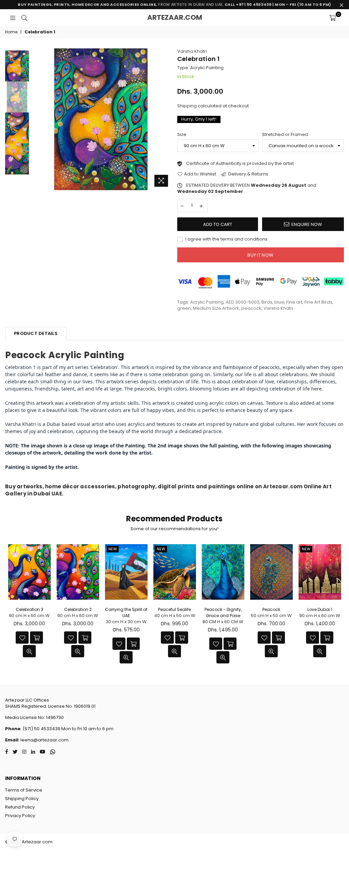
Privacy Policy (20, 815)
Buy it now (260, 255)
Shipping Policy (22, 798)
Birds (266, 302)
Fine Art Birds (318, 302)
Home (11, 32)
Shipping (187, 106)
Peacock (271, 609)
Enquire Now (306, 224)
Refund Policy (20, 807)
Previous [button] (36, 119)
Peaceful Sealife (174, 609)
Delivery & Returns (247, 174)
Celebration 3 (29, 609)
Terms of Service (23, 790)
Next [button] (166, 119)
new (112, 549)
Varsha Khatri (192, 51)
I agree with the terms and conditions (226, 239)
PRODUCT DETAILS (36, 333)
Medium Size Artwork (216, 308)
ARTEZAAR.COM (174, 17)
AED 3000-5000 (242, 302)
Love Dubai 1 (319, 609)
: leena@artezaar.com (43, 740)
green (184, 308)
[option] (101, 119)
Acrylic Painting (207, 302)
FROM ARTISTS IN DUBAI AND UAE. (174, 4)
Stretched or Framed (285, 135)
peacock (251, 308)
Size (181, 135)
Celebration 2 (78, 609)
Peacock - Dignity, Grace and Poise (223, 612)
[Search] (24, 18)
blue (279, 302)
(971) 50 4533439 (41, 728)
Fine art (294, 302)
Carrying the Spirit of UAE (126, 612)
